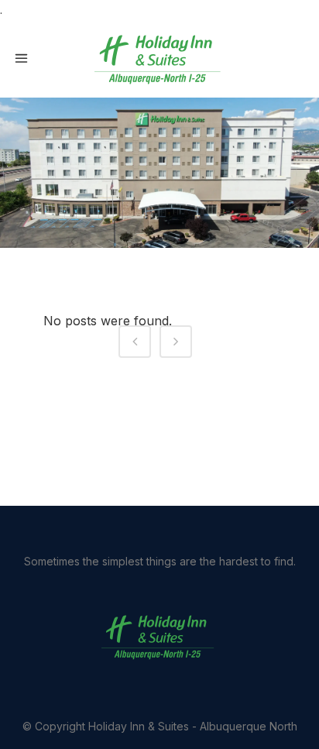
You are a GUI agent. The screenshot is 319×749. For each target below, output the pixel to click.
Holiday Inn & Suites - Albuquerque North (192, 726)
